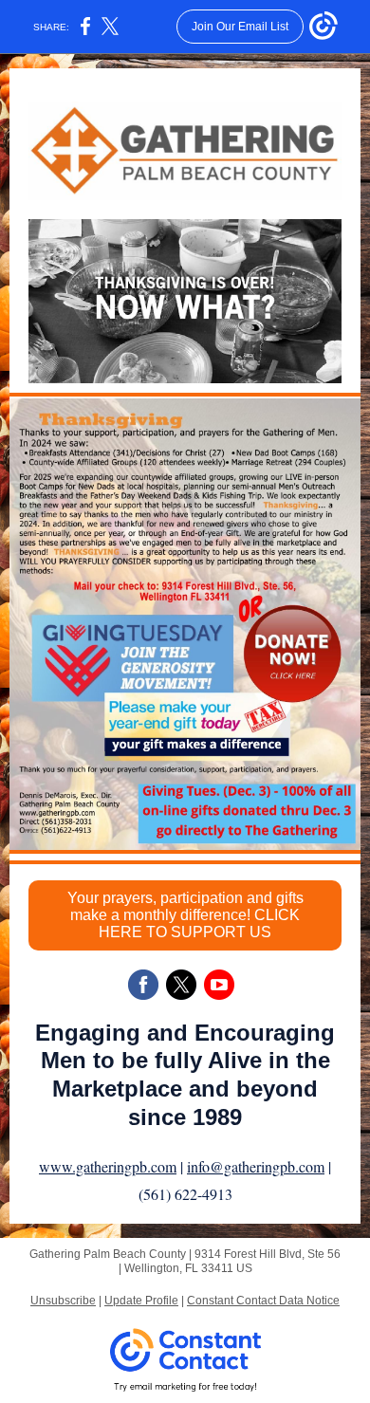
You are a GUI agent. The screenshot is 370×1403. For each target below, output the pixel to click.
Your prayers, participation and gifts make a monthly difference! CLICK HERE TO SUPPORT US (185, 915)
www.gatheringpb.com (107, 1166)
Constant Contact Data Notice (263, 1300)
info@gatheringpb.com (255, 1166)
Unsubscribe (63, 1300)
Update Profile (141, 1300)
